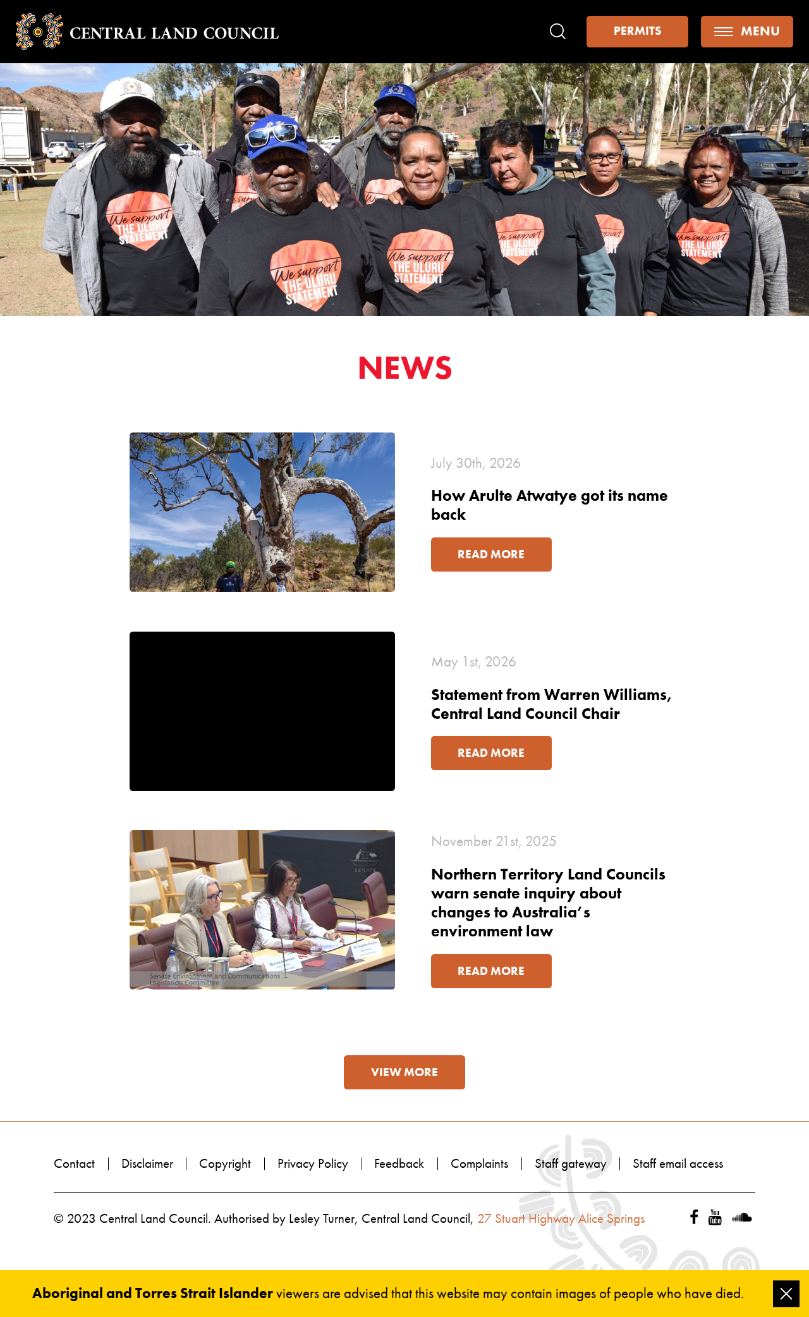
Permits (637, 31)
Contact (74, 1163)
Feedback (399, 1163)
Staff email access (678, 1163)
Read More (491, 554)
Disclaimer (147, 1163)
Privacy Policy (312, 1163)
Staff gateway (571, 1163)
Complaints (479, 1163)
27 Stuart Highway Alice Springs (561, 1218)
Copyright (225, 1163)
